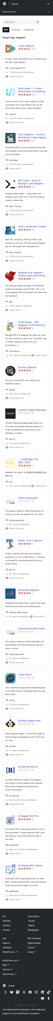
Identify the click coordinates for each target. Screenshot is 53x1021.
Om (4, 916)
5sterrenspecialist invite (31, 628)
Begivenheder (34, 943)
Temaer (31, 921)
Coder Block (25, 674)
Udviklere (7, 947)
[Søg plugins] (37, 22)
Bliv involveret (34, 938)
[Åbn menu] (49, 4)
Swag (32, 952)
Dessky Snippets (27, 367)
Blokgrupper (33, 930)
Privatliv (6, 930)
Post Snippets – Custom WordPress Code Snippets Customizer (32, 136)
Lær (4, 938)
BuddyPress (10, 974)
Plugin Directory (9, 12)
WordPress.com (11, 960)
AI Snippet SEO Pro (28, 816)
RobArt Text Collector (30, 540)
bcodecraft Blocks (28, 766)
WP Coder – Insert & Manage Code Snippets (31, 182)
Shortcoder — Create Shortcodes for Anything (31, 90)
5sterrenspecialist (28, 498)
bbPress (8, 969)
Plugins (31, 925)
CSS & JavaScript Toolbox (32, 226)
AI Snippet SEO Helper (30, 865)
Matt (6, 965)
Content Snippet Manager (32, 410)
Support (6, 943)
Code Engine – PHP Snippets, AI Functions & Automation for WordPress (33, 324)
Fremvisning (33, 916)
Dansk (12, 985)
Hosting (6, 925)
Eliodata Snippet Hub (29, 720)
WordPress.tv (10, 952)
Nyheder (7, 921)
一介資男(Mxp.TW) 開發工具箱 (28, 461)
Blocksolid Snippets (28, 590)
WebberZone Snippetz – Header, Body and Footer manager (31, 274)
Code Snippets (26, 45)
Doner (32, 947)
